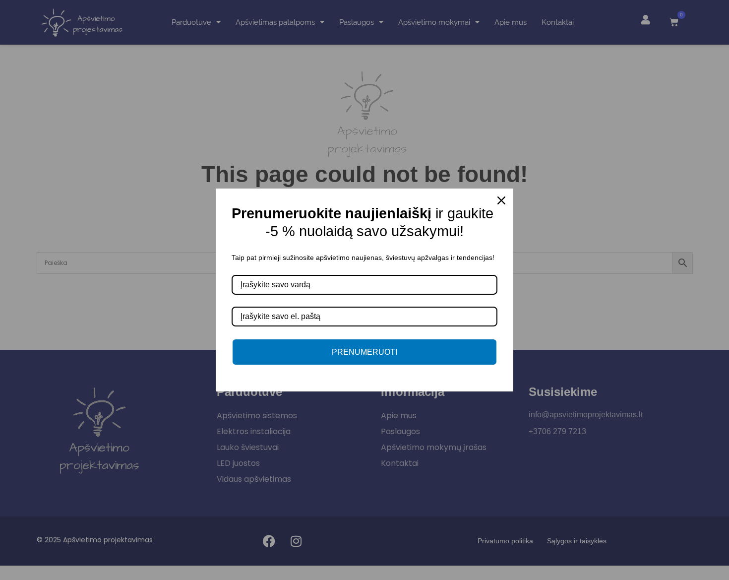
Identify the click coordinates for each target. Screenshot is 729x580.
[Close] (501, 200)
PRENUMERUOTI (364, 352)
